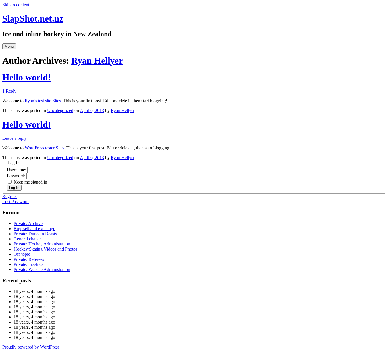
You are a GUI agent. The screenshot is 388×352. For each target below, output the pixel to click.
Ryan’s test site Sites (43, 100)
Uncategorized (60, 110)
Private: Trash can (30, 264)
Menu (9, 46)
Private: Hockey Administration (42, 243)
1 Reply (9, 91)
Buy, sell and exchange (34, 228)
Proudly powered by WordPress (30, 347)
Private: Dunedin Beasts (35, 233)
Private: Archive (28, 223)
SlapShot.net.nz (32, 18)
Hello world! (26, 77)
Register (9, 196)
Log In (14, 188)
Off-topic (22, 254)
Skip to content (15, 4)
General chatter (27, 238)
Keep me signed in (30, 182)
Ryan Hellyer (97, 60)
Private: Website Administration (42, 269)
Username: (17, 169)
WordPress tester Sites (44, 147)
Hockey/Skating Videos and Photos (45, 249)
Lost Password (15, 201)
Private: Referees (29, 259)
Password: (16, 175)
